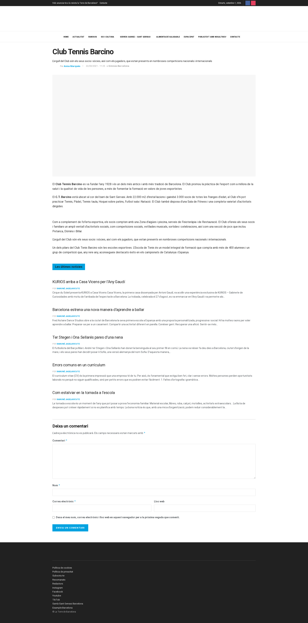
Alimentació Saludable (168, 37)
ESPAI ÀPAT (189, 37)
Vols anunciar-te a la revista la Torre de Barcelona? (74, 3)
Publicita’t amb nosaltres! (212, 37)
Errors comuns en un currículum (78, 365)
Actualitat (78, 37)
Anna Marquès (72, 66)
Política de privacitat (62, 571)
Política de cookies (62, 567)
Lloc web (159, 501)
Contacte (103, 3)
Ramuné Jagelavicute (68, 288)
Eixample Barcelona (62, 607)
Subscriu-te (58, 575)
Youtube (56, 595)
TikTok (56, 599)
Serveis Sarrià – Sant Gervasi (135, 37)
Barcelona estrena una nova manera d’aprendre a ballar (98, 309)
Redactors (57, 583)
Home (66, 37)
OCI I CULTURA (107, 37)
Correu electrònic (64, 501)
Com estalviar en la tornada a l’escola (83, 392)
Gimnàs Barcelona (118, 66)
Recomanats (58, 579)
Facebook (57, 591)
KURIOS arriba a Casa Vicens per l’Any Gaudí (88, 282)
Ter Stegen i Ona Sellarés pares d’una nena (87, 337)
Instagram (57, 587)
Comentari (59, 440)
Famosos (92, 37)
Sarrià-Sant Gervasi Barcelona (67, 603)
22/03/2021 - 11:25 (95, 66)
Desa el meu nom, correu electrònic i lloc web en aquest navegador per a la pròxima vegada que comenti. (118, 517)
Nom (56, 485)
